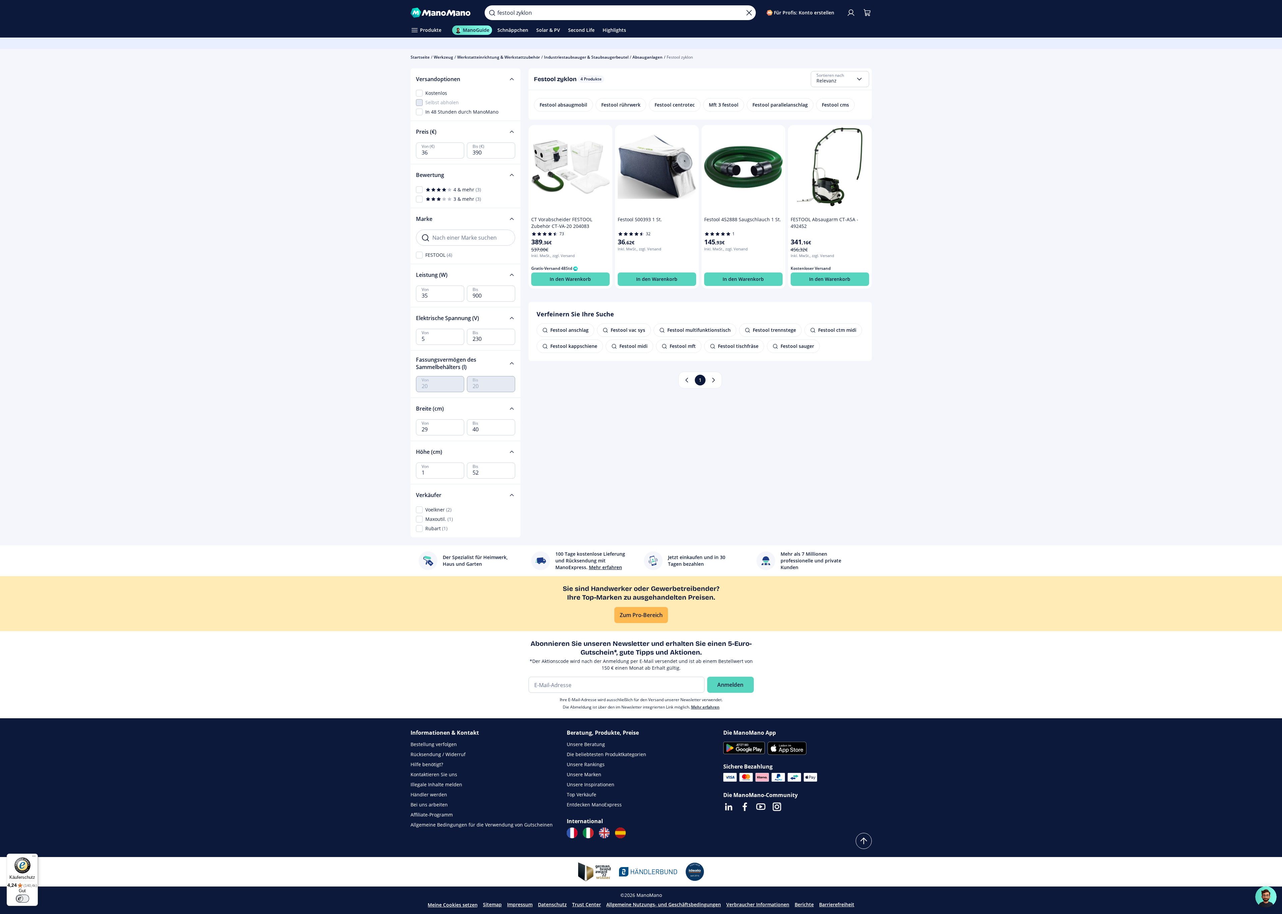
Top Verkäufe (581, 794)
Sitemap (492, 904)
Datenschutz (552, 904)
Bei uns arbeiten (429, 804)
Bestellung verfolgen (434, 744)
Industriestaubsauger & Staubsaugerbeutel (586, 57)
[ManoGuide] (1266, 897)
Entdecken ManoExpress (594, 804)
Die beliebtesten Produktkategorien (606, 754)
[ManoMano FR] (572, 833)
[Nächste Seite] (713, 380)
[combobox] (840, 79)
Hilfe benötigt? (427, 764)
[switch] (22, 899)
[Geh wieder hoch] (864, 841)
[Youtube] (760, 806)
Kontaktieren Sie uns (434, 774)
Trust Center (586, 904)
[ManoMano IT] (588, 833)
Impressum (520, 904)
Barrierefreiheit (836, 904)
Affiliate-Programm (432, 814)
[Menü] (34, 858)
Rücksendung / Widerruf (438, 754)
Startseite (420, 57)
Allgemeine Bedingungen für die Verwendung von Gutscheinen (482, 824)
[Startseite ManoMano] (442, 12)
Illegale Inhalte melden (436, 784)
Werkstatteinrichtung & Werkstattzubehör (498, 57)
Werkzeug (443, 57)
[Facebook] (744, 806)
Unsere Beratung (586, 744)
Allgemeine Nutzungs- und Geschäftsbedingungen (663, 904)
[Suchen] (492, 12)
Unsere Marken (584, 774)
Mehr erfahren (705, 707)
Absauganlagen (647, 57)
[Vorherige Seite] (686, 380)
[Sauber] (749, 13)
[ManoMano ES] (620, 833)
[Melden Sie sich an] (851, 12)
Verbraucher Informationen (757, 904)
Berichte (804, 904)
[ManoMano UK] (604, 833)
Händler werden (429, 794)
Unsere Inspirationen (590, 784)
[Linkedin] (728, 806)
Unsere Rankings (586, 764)
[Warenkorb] (867, 12)
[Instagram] (777, 806)
